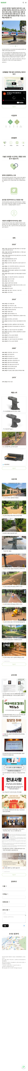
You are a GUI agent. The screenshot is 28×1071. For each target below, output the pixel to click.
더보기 (14, 107)
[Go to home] (3, 2)
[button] (23, 3)
